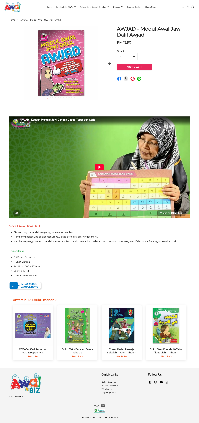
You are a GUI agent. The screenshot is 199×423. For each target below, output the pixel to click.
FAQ (101, 417)
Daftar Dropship (109, 382)
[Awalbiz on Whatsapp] (167, 383)
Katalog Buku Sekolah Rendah (93, 7)
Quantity (122, 51)
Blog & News (150, 7)
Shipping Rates (108, 392)
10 (72, 97)
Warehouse (107, 389)
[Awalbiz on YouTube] (161, 383)
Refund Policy (111, 417)
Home (49, 7)
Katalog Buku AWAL (64, 7)
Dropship (116, 7)
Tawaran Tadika (134, 7)
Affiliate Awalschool (110, 385)
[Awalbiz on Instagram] (155, 383)
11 (74, 97)
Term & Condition (89, 417)
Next (109, 63)
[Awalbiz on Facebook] (150, 383)
